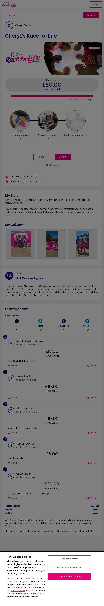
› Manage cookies (69, 558)
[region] (52, 578)
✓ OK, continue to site (69, 576)
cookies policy (18, 590)
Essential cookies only (69, 567)
